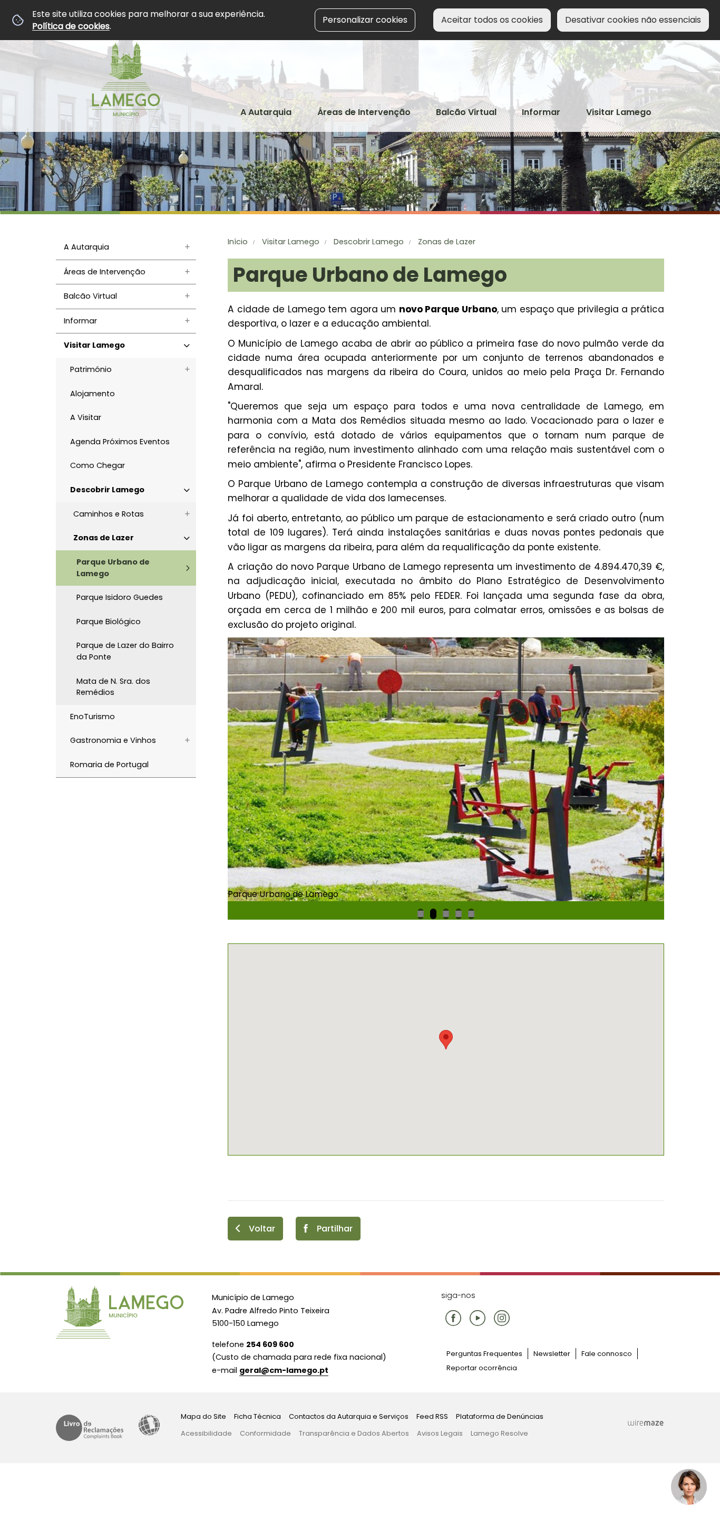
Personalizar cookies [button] (365, 20)
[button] (446, 1039)
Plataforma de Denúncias (499, 1416)
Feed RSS (432, 1416)
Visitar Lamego (290, 241)
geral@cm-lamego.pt (283, 1370)
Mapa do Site (203, 1416)
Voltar (262, 1229)
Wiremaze (645, 1422)
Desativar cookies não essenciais (633, 20)
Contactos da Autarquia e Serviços (348, 1416)
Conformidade (265, 1433)
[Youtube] (477, 1318)
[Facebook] (453, 1318)
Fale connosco (606, 1353)
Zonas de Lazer (446, 241)
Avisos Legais (440, 1433)
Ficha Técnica (257, 1416)
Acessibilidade (149, 1425)
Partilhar (335, 1229)
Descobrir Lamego (369, 241)
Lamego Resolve (499, 1433)
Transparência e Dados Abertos (354, 1433)
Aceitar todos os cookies (492, 20)
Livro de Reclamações (89, 1428)
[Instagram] (502, 1318)
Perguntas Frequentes (484, 1353)
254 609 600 (270, 1344)
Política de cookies (71, 26)
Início (238, 241)
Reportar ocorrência (481, 1367)
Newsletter (551, 1353)
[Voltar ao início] (126, 79)
